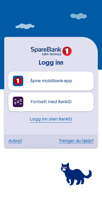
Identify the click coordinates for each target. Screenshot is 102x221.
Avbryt (15, 141)
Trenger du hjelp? (76, 141)
